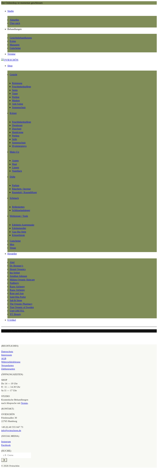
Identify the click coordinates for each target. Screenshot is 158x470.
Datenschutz (7, 351)
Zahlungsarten (8, 369)
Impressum (6, 355)
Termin (24, 403)
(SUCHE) (6, 450)
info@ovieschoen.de (11, 430)
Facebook (6, 445)
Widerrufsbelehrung (10, 362)
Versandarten (7, 365)
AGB (3, 358)
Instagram (6, 441)
